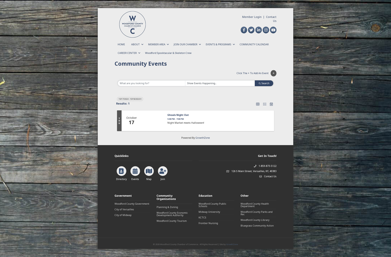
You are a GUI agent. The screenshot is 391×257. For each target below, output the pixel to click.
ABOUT (135, 44)
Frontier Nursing (208, 223)
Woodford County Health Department (255, 205)
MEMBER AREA (156, 44)
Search (265, 83)
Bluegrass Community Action (257, 225)
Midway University (209, 212)
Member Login (251, 17)
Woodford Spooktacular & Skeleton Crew (168, 53)
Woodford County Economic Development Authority (172, 214)
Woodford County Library (255, 220)
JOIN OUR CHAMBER (185, 44)
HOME (121, 44)
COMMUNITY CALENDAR (254, 44)
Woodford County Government (132, 203)
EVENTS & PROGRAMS (218, 44)
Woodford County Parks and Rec (256, 213)
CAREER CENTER (127, 53)
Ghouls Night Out (178, 115)
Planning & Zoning (167, 207)
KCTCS (202, 217)
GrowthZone (203, 137)
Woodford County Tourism (172, 221)
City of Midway (123, 215)
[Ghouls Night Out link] (152, 121)
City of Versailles (124, 209)
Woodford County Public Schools (212, 205)
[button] (273, 73)
